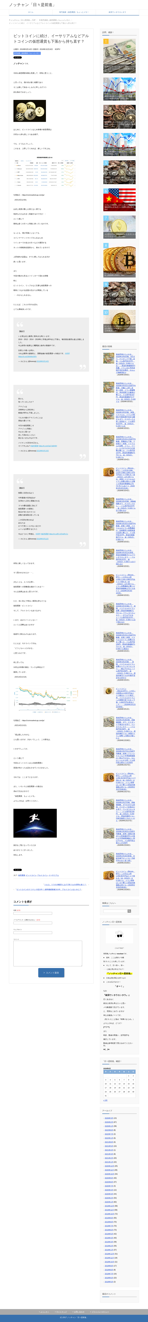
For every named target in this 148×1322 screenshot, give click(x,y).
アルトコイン (42, 875)
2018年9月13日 (43, 451)
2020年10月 (109, 1174)
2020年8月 (109, 1182)
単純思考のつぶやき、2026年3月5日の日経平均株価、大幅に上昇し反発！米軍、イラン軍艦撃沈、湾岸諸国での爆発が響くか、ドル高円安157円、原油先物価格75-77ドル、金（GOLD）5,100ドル (126, 392)
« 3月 (105, 1100)
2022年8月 (109, 1130)
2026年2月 (109, 1122)
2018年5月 (109, 1282)
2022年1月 (109, 1138)
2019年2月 (109, 1246)
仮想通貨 (21, 875)
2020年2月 (109, 1198)
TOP (23, 20)
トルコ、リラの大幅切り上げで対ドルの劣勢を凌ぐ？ (65, 885)
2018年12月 (109, 1254)
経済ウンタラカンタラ (117, 12)
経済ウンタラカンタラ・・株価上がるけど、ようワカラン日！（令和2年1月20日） (120, 68)
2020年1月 (109, 1202)
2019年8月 (109, 1222)
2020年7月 (109, 1186)
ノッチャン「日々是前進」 (32, 4)
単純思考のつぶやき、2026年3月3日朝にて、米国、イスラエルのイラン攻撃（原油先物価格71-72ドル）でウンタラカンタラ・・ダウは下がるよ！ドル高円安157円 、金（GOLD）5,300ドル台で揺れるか (126, 613)
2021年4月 (109, 1150)
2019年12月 (109, 1206)
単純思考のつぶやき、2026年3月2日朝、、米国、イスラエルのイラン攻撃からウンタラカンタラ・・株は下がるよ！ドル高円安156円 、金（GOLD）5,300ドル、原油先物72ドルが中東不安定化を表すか (126, 669)
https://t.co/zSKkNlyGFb (27, 357)
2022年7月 (109, 1134)
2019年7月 (109, 1226)
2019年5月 (109, 1234)
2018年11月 (109, 1258)
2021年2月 (109, 1158)
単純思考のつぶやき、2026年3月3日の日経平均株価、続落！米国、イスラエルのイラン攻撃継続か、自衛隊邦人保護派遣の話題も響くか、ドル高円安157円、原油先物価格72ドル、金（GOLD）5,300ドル (126, 530)
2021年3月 (109, 1154)
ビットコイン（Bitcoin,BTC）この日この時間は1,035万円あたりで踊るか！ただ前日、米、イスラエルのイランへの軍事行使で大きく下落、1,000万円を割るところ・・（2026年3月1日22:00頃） (126, 698)
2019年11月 (109, 1210)
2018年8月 (109, 1270)
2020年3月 (109, 1194)
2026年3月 (109, 1118)
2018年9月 (109, 1266)
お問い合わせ (79, 1312)
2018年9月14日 (43, 361)
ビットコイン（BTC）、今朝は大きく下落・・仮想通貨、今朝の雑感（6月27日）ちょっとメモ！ (120, 301)
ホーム (30, 12)
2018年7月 (109, 1274)
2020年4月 (109, 1190)
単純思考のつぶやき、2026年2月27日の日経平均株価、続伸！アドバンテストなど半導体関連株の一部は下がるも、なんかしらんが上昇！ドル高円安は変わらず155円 (125, 755)
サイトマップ (61, 1312)
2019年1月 (109, 1250)
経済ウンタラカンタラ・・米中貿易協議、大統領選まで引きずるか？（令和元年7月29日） (120, 151)
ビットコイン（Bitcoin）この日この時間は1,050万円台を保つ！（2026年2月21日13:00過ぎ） (120, 328)
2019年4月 (109, 1238)
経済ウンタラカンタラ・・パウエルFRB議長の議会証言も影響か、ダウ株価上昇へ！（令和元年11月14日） (120, 96)
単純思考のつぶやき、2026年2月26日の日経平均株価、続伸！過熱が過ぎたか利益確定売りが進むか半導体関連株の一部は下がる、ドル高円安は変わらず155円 (125, 836)
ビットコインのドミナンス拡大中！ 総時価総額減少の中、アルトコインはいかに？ (49, 889)
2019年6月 (109, 1230)
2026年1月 (109, 1126)
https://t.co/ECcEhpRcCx (58, 534)
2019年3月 (109, 1242)
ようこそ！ (44, 1312)
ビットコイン (31, 875)
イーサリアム (54, 875)
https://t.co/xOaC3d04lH (48, 446)
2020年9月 (109, 1178)
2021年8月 (109, 1142)
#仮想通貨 (34, 446)
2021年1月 (109, 1162)
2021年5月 (109, 1146)
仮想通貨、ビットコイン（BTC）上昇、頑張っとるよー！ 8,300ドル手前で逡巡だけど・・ (120, 124)
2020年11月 (109, 1170)
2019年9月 (109, 1218)
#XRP (67, 353)
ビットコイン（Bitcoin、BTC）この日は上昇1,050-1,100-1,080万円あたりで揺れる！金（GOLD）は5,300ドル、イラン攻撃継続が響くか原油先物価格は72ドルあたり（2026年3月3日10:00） (126, 584)
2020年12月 (109, 1166)
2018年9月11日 (43, 539)
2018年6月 (109, 1278)
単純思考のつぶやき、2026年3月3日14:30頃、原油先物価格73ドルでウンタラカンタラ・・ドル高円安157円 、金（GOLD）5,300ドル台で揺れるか (126, 557)
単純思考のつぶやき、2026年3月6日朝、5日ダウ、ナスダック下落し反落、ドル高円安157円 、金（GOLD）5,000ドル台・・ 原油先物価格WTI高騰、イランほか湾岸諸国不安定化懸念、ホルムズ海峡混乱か (125, 363)
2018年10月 (109, 1262)
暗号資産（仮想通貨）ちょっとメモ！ (74, 12)
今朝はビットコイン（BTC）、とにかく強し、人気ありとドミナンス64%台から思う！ (120, 179)
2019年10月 (109, 1214)
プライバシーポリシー (100, 1312)
